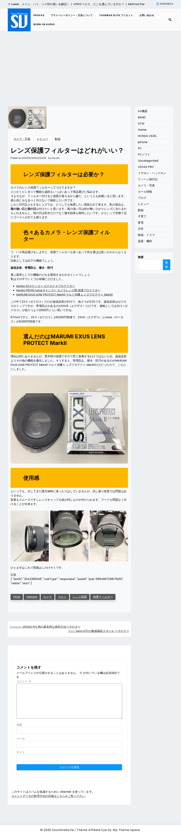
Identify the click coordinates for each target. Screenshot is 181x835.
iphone (142, 142)
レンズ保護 (80, 597)
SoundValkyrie (63, 830)
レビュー (42, 139)
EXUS (16, 597)
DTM (141, 124)
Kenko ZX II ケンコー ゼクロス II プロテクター (45, 286)
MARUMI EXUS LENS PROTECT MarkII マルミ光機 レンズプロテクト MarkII (64, 295)
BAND (142, 117)
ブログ (142, 198)
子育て (142, 216)
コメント (23, 681)
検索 (141, 257)
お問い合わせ (146, 15)
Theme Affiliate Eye (92, 830)
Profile (38, 15)
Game (142, 130)
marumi (31, 597)
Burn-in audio (44, 24)
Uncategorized (148, 161)
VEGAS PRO (146, 167)
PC (140, 148)
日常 (141, 229)
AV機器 (142, 111)
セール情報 (145, 192)
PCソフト (144, 154)
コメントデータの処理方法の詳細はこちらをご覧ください (48, 796)
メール (20, 738)
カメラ (47, 597)
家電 (141, 223)
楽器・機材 (145, 241)
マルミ (62, 597)
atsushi (55, 158)
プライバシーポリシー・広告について (72, 15)
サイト (20, 752)
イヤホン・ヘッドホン (152, 173)
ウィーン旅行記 (148, 179)
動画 (57, 139)
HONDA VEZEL (147, 136)
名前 (19, 725)
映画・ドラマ (146, 235)
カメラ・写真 (21, 139)
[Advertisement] (90, 64)
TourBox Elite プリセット (116, 15)
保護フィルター (103, 597)
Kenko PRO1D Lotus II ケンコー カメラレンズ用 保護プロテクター (58, 290)
